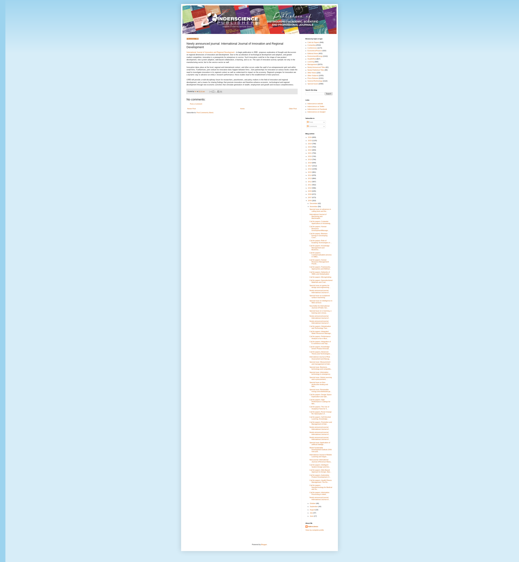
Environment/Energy (314, 56)
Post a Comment (196, 104)
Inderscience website (315, 104)
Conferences (312, 48)
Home (242, 109)
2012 (310, 182)
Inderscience (313, 527)
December (314, 203)
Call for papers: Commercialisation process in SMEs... (321, 255)
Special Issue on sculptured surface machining (320, 297)
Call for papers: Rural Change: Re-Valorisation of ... (321, 413)
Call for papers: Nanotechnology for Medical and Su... (321, 487)
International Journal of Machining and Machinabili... (318, 216)
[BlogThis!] (213, 91)
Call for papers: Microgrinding (320, 277)
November (314, 207)
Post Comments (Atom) (205, 113)
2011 (310, 185)
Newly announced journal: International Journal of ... (320, 291)
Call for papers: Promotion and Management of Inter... (321, 423)
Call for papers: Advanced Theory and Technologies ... (321, 353)
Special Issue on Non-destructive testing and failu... (319, 384)
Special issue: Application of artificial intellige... (320, 443)
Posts (311, 122)
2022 (310, 150)
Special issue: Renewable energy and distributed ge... (321, 390)
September (314, 507)
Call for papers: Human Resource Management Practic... (319, 262)
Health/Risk (311, 59)
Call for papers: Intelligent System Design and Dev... (320, 466)
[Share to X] (215, 91)
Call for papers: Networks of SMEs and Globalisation (320, 273)
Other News (311, 73)
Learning (310, 62)
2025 (310, 141)
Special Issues (312, 84)
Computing (311, 45)
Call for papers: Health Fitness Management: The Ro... (321, 481)
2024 (310, 144)
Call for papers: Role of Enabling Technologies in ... (321, 241)
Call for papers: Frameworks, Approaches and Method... (320, 268)
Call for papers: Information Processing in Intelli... (319, 493)
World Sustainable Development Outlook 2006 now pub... (321, 450)
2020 (310, 156)
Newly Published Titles (315, 70)
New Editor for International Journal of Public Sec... (320, 307)
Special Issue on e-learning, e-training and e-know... (321, 312)
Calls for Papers (313, 42)
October (313, 503)
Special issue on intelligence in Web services (321, 302)
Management (312, 64)
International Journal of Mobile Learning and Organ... (321, 456)
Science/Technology (314, 81)
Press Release (312, 78)
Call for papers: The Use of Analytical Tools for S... (319, 408)
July (311, 513)
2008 (310, 194)
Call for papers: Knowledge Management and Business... (320, 248)
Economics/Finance (314, 51)
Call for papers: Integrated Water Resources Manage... (321, 332)
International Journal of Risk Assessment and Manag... (320, 358)
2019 (310, 159)
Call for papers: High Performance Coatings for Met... (320, 402)
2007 (310, 197)
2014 (310, 175)
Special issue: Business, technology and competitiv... (321, 368)
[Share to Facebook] (218, 91)
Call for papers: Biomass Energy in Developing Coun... (318, 235)
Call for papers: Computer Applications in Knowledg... (320, 222)
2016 (310, 169)
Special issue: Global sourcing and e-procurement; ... (321, 378)
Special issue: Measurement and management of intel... (320, 363)
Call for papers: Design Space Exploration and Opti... (321, 395)
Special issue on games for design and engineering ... (320, 286)
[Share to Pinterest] (221, 91)
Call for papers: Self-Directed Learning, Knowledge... (320, 418)
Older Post (293, 109)
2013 (310, 178)
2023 (310, 147)
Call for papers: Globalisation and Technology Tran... (320, 327)
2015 (310, 172)
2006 (310, 201)
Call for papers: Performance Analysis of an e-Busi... (320, 337)
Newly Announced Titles (316, 67)
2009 (310, 191)
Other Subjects (312, 76)
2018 (310, 163)
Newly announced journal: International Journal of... (320, 317)
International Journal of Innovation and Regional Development (210, 52)
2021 (310, 153)
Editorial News (312, 53)
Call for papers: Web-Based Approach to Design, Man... (320, 471)
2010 (310, 188)
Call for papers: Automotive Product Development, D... (320, 476)
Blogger (264, 545)
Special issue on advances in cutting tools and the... (320, 210)
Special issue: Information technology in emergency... (320, 373)
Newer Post (191, 109)
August (312, 510)
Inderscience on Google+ (316, 112)
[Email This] (210, 91)
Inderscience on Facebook (317, 109)
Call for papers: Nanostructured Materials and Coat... (321, 281)
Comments (313, 126)
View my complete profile (314, 530)
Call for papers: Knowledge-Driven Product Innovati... (320, 348)
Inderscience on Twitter (315, 106)
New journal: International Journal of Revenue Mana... (321, 461)
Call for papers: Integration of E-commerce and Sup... (320, 342)
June (312, 516)
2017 (310, 166)
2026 (310, 137)
